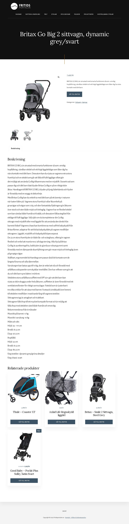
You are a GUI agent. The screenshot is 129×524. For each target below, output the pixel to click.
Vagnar (84, 102)
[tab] (15, 148)
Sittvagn (78, 102)
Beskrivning (15, 148)
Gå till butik (74, 94)
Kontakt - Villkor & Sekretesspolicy (75, 517)
